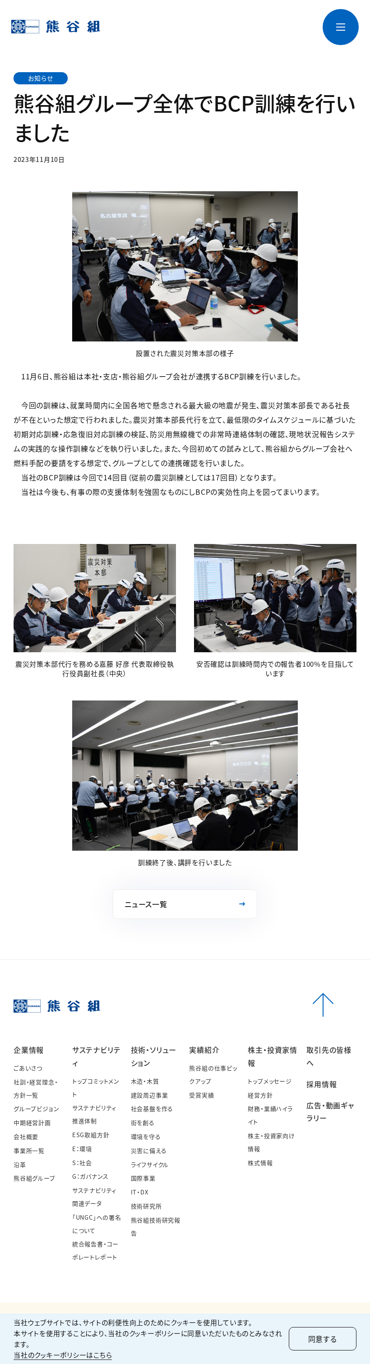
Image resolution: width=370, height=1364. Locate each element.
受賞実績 (201, 1095)
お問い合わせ (215, 19)
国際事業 (143, 1178)
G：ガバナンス (90, 1176)
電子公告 (252, 19)
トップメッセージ (269, 1081)
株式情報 (260, 1162)
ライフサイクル (150, 1164)
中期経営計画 (32, 1122)
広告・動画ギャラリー (299, 34)
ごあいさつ (28, 1068)
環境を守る (146, 1136)
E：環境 (82, 1148)
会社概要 (26, 1136)
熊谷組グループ (35, 1178)
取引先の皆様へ (245, 38)
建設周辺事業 (149, 1095)
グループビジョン (36, 1108)
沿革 (20, 1164)
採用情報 (271, 34)
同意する (322, 1338)
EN (291, 19)
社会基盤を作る (152, 1108)
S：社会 (82, 1162)
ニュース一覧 (172, 19)
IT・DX (139, 1192)
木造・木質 (145, 1081)
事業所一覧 (29, 1150)
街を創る (143, 1122)
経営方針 (260, 1095)
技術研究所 (146, 1206)
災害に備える (149, 1150)
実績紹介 (204, 1049)
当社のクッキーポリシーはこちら (63, 1354)
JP (277, 19)
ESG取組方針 (91, 1134)
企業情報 (29, 1049)
